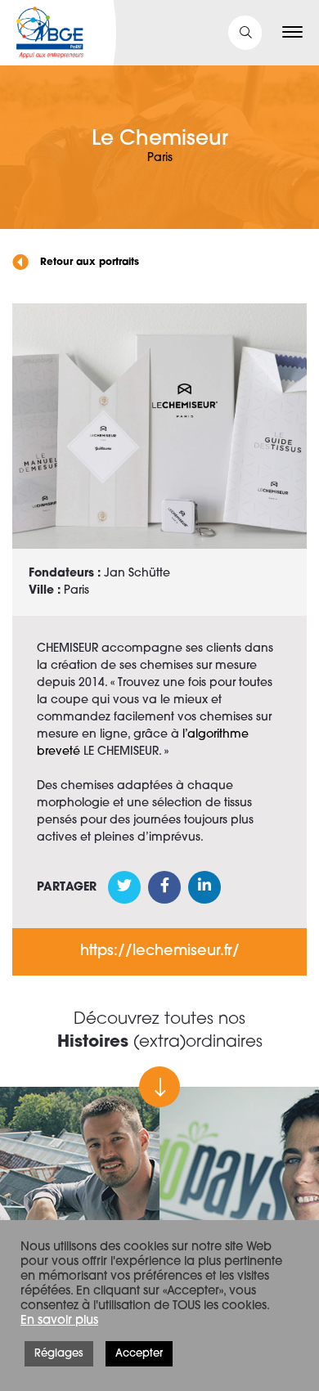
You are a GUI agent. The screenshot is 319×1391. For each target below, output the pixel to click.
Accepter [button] (139, 1353)
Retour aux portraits (88, 262)
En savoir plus (59, 1321)
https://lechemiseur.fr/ (160, 952)
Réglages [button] (58, 1353)
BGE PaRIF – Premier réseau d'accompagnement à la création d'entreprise (49, 32)
